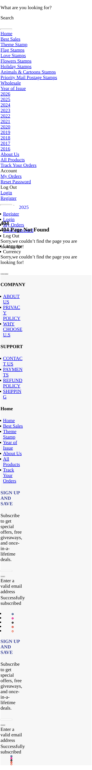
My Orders (11, 176)
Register (9, 198)
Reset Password (16, 181)
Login (6, 192)
